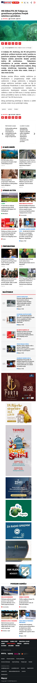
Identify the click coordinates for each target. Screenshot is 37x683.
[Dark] (27, 2)
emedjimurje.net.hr (5, 668)
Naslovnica (4, 641)
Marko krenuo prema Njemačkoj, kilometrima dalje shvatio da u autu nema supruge (8, 625)
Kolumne (11, 646)
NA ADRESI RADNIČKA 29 (8, 229)
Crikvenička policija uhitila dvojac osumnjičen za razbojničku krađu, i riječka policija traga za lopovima (11, 132)
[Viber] (9, 43)
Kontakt (30, 662)
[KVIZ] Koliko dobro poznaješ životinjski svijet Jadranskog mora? (9, 161)
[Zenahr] (17, 653)
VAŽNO (3, 204)
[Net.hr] (3, 653)
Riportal (5, 19)
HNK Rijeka (5, 213)
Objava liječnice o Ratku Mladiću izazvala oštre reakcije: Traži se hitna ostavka (26, 182)
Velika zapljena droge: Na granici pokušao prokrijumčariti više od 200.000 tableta (26, 601)
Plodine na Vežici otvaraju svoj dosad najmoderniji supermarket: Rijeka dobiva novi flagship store (9, 233)
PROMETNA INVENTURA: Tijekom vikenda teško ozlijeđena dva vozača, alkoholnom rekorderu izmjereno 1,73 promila (25, 135)
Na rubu (3, 646)
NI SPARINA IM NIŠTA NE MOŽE (27, 229)
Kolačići (3, 658)
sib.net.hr (23, 668)
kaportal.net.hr (30, 668)
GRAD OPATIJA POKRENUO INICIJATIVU (26, 621)
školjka (16, 109)
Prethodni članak (3, 134)
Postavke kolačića (10, 658)
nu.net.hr (24, 671)
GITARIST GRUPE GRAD (22, 297)
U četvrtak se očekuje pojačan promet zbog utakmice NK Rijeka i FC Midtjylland (8, 208)
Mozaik (19, 643)
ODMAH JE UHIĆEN (24, 597)
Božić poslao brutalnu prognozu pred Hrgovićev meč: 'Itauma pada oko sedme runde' (9, 261)
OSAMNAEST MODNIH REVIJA (24, 358)
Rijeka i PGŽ (23, 241)
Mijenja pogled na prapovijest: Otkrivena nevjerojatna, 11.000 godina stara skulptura (9, 182)
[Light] (22, 2)
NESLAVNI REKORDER (7, 597)
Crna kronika (23, 215)
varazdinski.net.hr (15, 668)
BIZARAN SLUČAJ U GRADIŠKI (9, 621)
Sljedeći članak (34, 134)
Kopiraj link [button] (19, 43)
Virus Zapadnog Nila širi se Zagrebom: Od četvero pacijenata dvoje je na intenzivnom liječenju (27, 281)
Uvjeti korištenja (15, 662)
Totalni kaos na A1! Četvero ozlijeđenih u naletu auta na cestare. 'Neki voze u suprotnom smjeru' (27, 162)
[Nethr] (25, 653)
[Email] (16, 43)
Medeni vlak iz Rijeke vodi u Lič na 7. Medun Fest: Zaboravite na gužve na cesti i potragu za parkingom (25, 348)
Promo (4, 239)
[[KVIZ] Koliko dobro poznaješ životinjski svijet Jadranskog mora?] (9, 154)
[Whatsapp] (13, 43)
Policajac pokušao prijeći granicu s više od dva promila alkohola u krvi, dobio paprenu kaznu (8, 601)
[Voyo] (10, 653)
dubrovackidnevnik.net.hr (14, 671)
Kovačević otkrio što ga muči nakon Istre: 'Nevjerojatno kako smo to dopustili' (27, 261)
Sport (3, 643)
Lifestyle (26, 643)
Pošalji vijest (24, 662)
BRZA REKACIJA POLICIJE (26, 204)
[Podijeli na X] (6, 43)
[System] (24, 2)
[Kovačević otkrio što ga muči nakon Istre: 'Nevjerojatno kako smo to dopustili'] (27, 253)
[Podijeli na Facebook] (2, 43)
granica (4, 109)
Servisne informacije (5, 662)
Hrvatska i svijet (6, 631)
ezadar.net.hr (4, 671)
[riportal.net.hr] (4, 678)
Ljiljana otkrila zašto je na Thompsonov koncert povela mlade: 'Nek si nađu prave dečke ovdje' (9, 281)
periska (10, 109)
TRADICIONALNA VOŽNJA (23, 344)
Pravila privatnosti (20, 658)
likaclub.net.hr (4, 674)
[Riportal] (6, 2)
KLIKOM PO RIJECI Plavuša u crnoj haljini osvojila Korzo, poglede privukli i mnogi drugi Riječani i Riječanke (27, 234)
